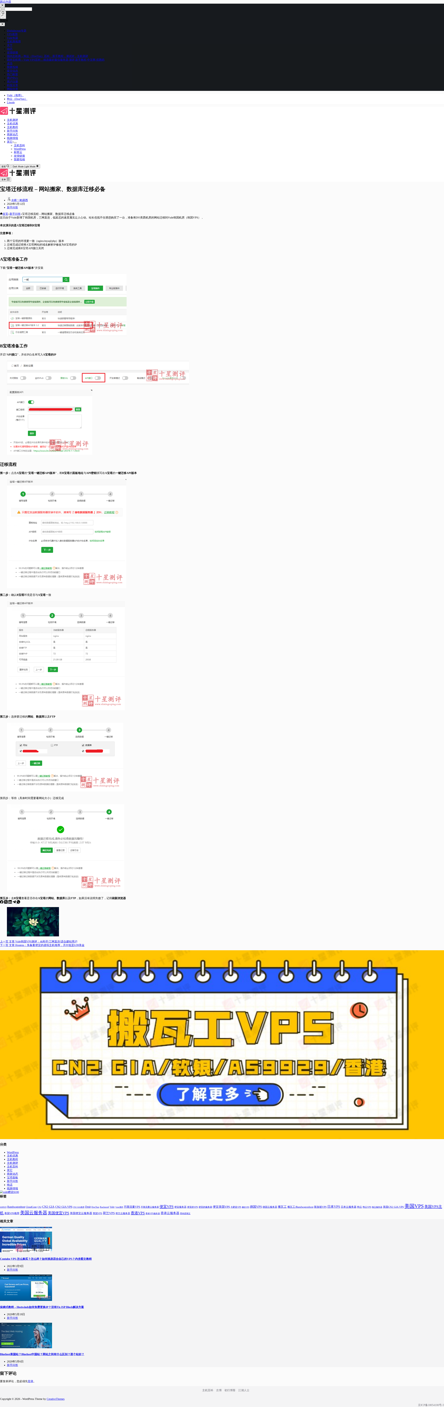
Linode (11, 102)
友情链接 (19, 155)
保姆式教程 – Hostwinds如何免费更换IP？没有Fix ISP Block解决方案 (42, 1307)
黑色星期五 (185, 1213)
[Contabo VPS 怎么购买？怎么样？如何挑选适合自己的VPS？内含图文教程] (26, 1251)
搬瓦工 (282, 1206)
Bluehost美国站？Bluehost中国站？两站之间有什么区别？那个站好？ (42, 1354)
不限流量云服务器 (150, 1207)
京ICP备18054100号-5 (431, 1405)
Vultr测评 (119, 1207)
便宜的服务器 (205, 1207)
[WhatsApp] (18, 902)
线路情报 (12, 138)
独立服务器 (377, 1207)
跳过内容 (5, 1)
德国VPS (256, 1206)
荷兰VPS (109, 1213)
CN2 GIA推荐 (78, 1207)
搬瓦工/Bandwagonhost (300, 1207)
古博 (219, 1390)
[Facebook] (2, 902)
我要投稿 (19, 159)
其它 (9, 141)
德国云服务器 (270, 1207)
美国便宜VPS (58, 1213)
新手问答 (12, 130)
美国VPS (414, 1206)
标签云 (18, 152)
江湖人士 (243, 1390)
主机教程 (12, 127)
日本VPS (333, 1206)
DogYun (95, 1207)
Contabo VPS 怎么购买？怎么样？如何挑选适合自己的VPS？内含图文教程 (46, 1258)
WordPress (20, 148)
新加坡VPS (320, 1207)
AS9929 (3, 1207)
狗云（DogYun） (17, 98)
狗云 (359, 1207)
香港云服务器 (170, 1213)
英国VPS (97, 1213)
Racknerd (104, 1207)
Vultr (112, 1207)
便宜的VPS (192, 1207)
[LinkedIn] (10, 902)
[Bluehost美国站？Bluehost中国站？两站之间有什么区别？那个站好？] (26, 1347)
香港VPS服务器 (153, 1213)
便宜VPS (167, 1206)
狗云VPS (367, 1207)
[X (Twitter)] (6, 902)
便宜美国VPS (221, 1206)
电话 (9, 1184)
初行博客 (230, 1390)
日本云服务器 (348, 1207)
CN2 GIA (48, 1206)
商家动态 (12, 134)
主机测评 (12, 119)
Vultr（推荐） (15, 95)
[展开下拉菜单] (15, 142)
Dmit (88, 1206)
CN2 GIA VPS (63, 1206)
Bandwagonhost (16, 1206)
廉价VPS (245, 1207)
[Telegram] (14, 902)
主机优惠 (12, 123)
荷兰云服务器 (123, 1213)
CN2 (39, 1207)
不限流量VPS (132, 1206)
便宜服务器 (180, 1207)
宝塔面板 (12, 1177)
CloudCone (31, 1207)
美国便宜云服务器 (81, 1213)
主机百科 (19, 145)
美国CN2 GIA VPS (393, 1207)
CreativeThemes (56, 1398)
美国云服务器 (33, 1212)
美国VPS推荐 (11, 1213)
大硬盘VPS (235, 1207)
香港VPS (138, 1213)
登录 (30, 1381)
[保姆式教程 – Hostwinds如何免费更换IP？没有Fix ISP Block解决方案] (26, 1299)
